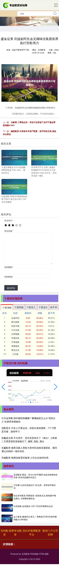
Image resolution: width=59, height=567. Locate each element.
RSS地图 (34, 553)
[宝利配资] (15, 4)
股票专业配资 (15, 532)
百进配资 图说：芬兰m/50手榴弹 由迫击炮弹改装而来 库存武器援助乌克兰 (35, 476)
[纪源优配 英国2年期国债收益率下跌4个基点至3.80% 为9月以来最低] (14, 186)
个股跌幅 (18, 307)
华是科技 (15, 338)
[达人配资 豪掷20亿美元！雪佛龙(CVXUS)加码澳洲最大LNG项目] (7, 518)
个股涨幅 (6, 307)
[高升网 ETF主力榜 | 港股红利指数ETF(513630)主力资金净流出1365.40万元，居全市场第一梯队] (44, 157)
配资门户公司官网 (50, 532)
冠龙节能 (15, 325)
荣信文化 (15, 350)
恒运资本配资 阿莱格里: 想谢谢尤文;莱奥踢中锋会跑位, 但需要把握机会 (35, 497)
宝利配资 (4, 532)
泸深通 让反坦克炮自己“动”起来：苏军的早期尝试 (35, 486)
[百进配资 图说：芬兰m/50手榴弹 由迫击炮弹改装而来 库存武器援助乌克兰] (7, 476)
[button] (3, 387)
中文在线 (15, 329)
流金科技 (15, 317)
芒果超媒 (15, 342)
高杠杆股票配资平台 (32, 532)
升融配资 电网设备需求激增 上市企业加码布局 (24, 457)
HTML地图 (44, 553)
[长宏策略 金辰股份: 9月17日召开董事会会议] (7, 508)
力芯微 (15, 354)
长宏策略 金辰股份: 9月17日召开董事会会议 (33, 506)
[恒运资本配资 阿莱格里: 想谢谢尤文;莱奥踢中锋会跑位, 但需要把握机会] (7, 497)
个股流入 (31, 307)
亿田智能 (15, 333)
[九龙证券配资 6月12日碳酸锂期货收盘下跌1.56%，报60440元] (14, 157)
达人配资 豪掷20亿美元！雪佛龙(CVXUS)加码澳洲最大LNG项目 (35, 518)
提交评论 (11, 288)
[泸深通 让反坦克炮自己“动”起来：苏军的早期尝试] (7, 487)
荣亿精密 (15, 321)
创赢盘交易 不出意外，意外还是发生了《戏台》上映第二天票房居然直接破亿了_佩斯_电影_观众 (29, 439)
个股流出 (43, 307)
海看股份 (15, 346)
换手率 (53, 307)
